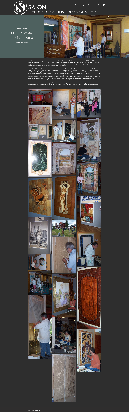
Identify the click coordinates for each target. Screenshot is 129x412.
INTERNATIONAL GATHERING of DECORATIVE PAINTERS (62, 12)
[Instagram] (104, 5)
